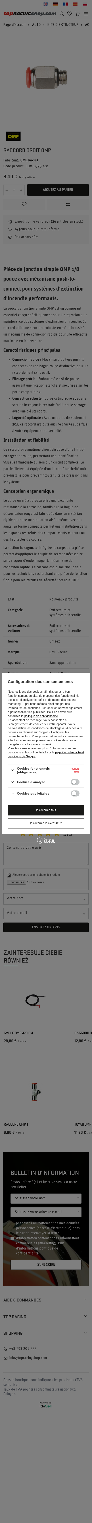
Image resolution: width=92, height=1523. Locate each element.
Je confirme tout (46, 810)
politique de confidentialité (41, 715)
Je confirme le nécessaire (46, 823)
